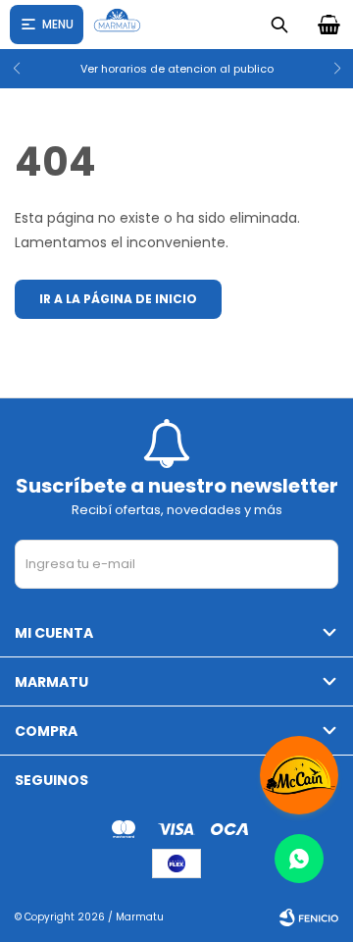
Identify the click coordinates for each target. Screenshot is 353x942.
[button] (330, 68)
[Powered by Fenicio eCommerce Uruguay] (308, 917)
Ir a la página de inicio (118, 298)
